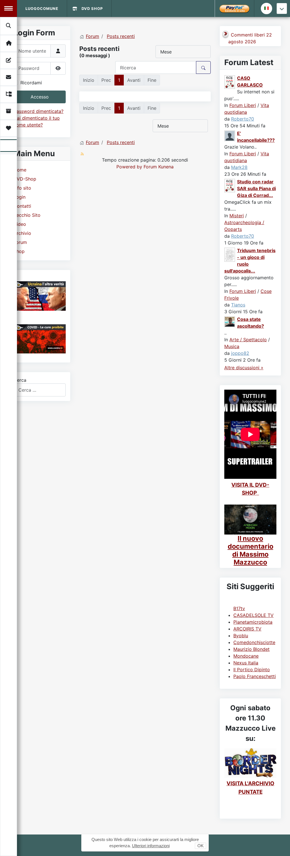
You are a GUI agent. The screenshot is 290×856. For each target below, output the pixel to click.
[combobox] (40, 389)
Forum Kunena (159, 167)
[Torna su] (280, 845)
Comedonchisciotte (254, 642)
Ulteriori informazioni (151, 845)
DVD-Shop (25, 179)
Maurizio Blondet (251, 649)
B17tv (239, 608)
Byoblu (240, 635)
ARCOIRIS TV (247, 629)
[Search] (8, 25)
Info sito (22, 188)
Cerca (20, 380)
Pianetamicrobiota (252, 622)
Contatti (22, 206)
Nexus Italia (245, 663)
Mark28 (239, 167)
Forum (20, 242)
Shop (19, 251)
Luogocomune (41, 8)
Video (20, 224)
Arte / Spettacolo (248, 339)
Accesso (40, 97)
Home (20, 170)
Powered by (129, 167)
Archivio (22, 233)
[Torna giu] (281, 8)
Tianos (238, 305)
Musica (231, 346)
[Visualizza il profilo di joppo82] (230, 321)
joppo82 (240, 353)
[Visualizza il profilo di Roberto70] (230, 82)
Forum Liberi (242, 105)
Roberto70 (242, 119)
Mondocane (246, 656)
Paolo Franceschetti (254, 676)
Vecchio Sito (27, 215)
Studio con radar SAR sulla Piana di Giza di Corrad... (256, 188)
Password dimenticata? (38, 111)
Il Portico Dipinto (251, 669)
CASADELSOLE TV (253, 615)
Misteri (236, 215)
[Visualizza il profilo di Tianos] (230, 254)
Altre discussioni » (243, 367)
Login (19, 197)
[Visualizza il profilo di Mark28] (230, 135)
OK (200, 845)
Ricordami (31, 82)
